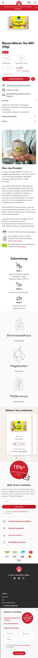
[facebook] (19, 578)
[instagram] (23, 578)
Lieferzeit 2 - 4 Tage (12, 90)
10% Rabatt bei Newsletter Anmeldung (18, 85)
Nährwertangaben (9, 116)
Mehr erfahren (31, 232)
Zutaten (5, 101)
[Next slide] (28, 458)
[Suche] (35, 2)
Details (5, 121)
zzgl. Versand (23, 451)
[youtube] (14, 578)
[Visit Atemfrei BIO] (19, 434)
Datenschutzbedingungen (21, 511)
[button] (3, 2)
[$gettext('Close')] (36, 610)
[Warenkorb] (29, 2)
